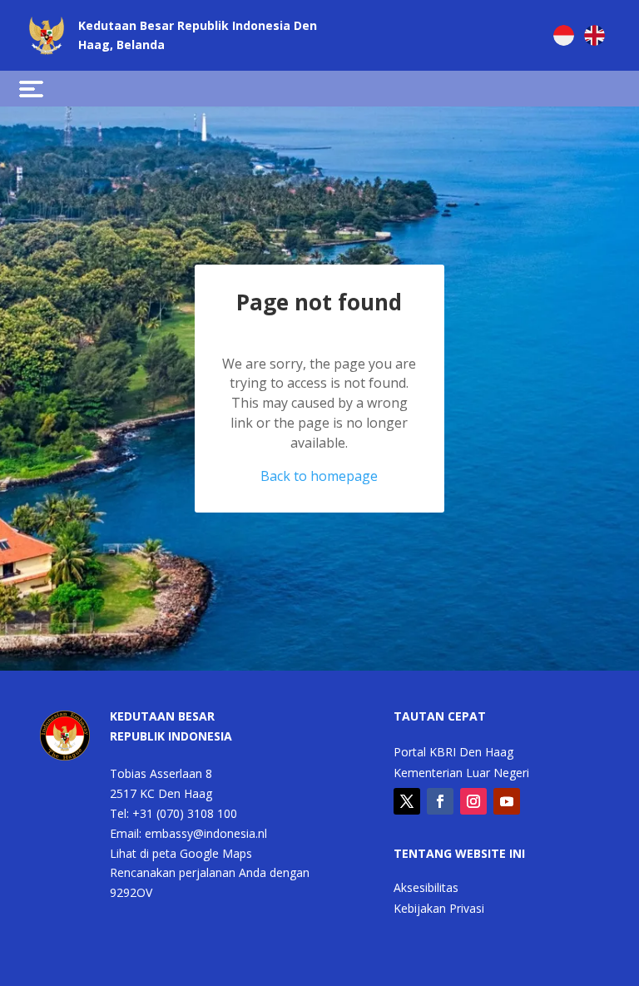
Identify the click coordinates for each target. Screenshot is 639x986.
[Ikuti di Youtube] (506, 801)
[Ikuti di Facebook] (440, 801)
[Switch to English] (594, 35)
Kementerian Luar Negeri (461, 773)
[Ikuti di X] (407, 801)
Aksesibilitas (426, 888)
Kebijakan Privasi (439, 909)
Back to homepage (319, 476)
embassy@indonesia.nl (206, 833)
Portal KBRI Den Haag (453, 753)
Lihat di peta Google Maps (181, 853)
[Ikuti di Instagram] (473, 801)
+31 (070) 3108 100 (184, 813)
